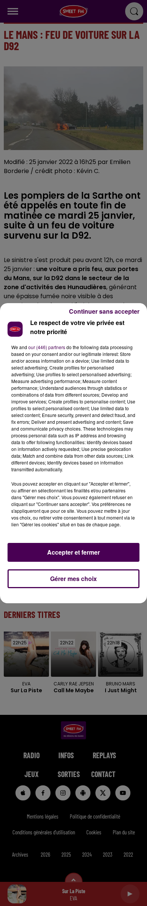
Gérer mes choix (73, 578)
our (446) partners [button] (46, 347)
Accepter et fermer (73, 552)
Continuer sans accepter (104, 311)
